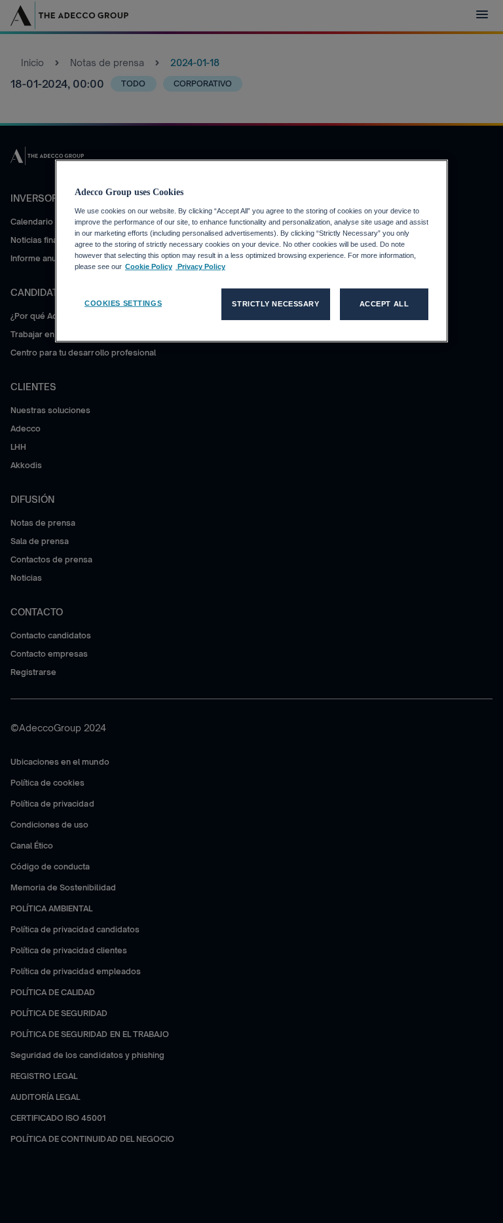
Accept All (384, 304)
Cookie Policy (148, 266)
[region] (251, 251)
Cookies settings (123, 303)
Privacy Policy (200, 266)
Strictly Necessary (275, 304)
